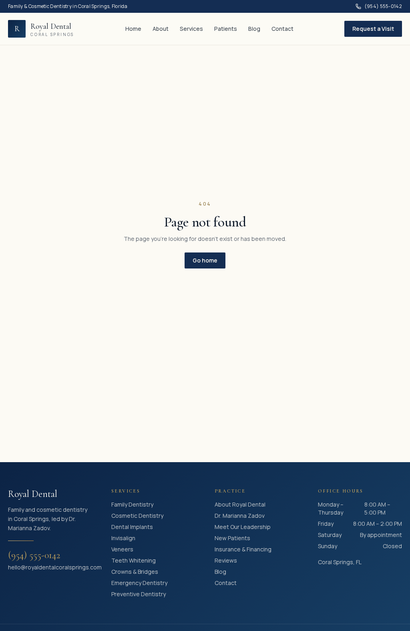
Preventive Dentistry (138, 594)
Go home (205, 260)
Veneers (122, 549)
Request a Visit (373, 28)
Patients (225, 28)
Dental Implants (132, 527)
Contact (282, 28)
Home (133, 28)
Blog (254, 28)
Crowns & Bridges (134, 571)
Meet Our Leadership (243, 527)
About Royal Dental (240, 504)
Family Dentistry (132, 504)
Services (191, 28)
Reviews (226, 560)
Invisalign (123, 538)
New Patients (232, 538)
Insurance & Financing (243, 549)
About (161, 28)
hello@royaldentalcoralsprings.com (50, 567)
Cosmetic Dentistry (137, 515)
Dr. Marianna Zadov (240, 515)
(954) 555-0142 (383, 6)
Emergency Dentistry (139, 583)
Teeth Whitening (133, 560)
